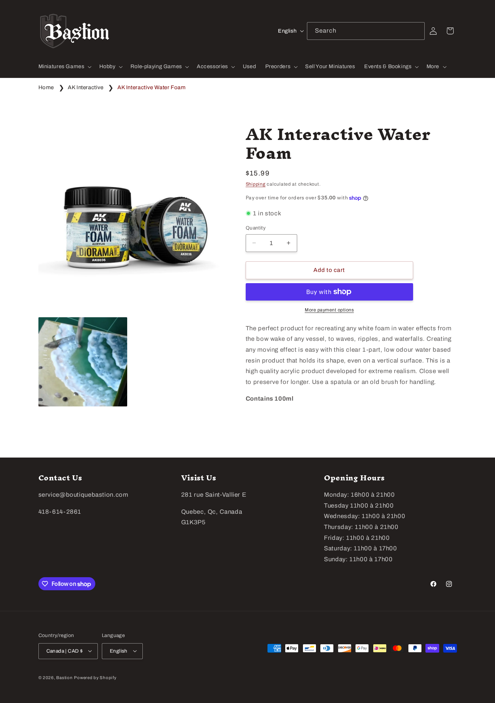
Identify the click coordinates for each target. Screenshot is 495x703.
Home (46, 87)
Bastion (64, 677)
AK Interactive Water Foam (151, 87)
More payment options (329, 310)
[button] (64, 67)
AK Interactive (86, 87)
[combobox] (366, 31)
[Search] (416, 30)
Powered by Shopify (95, 677)
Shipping (256, 183)
